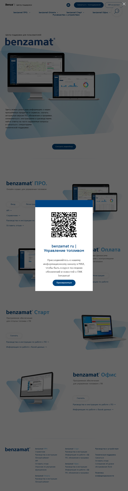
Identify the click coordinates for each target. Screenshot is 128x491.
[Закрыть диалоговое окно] (124, 4)
